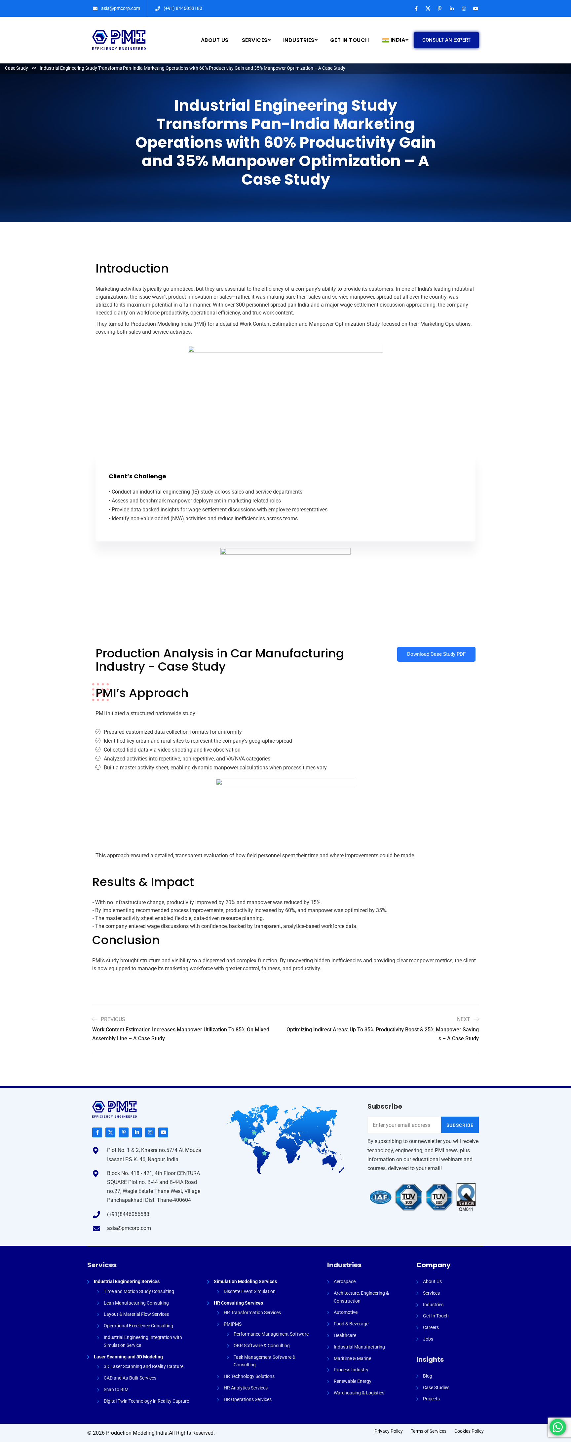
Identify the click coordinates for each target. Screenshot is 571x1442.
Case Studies (436, 1387)
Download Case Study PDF (436, 654)
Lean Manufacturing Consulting (136, 1303)
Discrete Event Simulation (250, 1291)
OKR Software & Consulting (262, 1345)
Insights (430, 1359)
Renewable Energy (352, 1381)
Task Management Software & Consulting (264, 1361)
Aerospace (345, 1281)
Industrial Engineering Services (127, 1281)
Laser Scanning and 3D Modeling (128, 1356)
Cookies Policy (469, 1431)
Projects (431, 1398)
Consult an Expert (446, 40)
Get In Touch (436, 1315)
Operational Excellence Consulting (138, 1325)
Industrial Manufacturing (359, 1347)
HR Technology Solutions (249, 1376)
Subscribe (460, 1125)
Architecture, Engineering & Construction (361, 1297)
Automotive (346, 1312)
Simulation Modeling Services (245, 1281)
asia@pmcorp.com (120, 8)
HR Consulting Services (238, 1303)
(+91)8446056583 (128, 1214)
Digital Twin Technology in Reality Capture (146, 1401)
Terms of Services (428, 1431)
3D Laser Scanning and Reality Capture (143, 1366)
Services (102, 1265)
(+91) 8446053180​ (183, 8)
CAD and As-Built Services (130, 1378)
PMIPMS (233, 1324)
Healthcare (345, 1335)
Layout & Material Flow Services (136, 1314)
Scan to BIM (116, 1389)
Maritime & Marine (352, 1358)
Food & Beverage (351, 1323)
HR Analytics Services (246, 1387)
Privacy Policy (388, 1431)
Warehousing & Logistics (359, 1392)
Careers (431, 1327)
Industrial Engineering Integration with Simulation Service (143, 1341)
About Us (432, 1281)
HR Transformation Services (252, 1312)
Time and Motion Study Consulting (139, 1291)
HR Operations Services (248, 1399)
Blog (427, 1376)
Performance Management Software (271, 1334)
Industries (344, 1265)
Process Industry (351, 1369)
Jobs (428, 1339)
